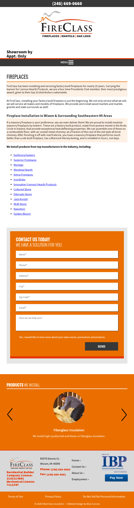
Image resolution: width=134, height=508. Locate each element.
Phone (23, 265)
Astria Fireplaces (23, 174)
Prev (10, 414)
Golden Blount (22, 214)
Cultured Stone (22, 189)
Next (124, 414)
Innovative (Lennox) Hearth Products (35, 184)
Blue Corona (93, 504)
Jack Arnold (21, 199)
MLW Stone (20, 204)
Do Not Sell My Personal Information (104, 496)
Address (23, 276)
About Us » (78, 473)
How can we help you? (30, 318)
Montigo (18, 165)
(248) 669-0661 (56, 474)
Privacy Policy (53, 496)
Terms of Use (15, 496)
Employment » (80, 479)
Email (22, 307)
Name (22, 254)
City (21, 286)
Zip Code (24, 297)
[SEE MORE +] (69, 407)
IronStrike (19, 179)
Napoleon (19, 209)
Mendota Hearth (23, 170)
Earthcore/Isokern (24, 155)
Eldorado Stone (23, 194)
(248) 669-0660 (67, 3)
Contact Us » (79, 467)
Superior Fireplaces (25, 160)
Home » (76, 460)
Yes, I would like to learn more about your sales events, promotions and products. (62, 337)
